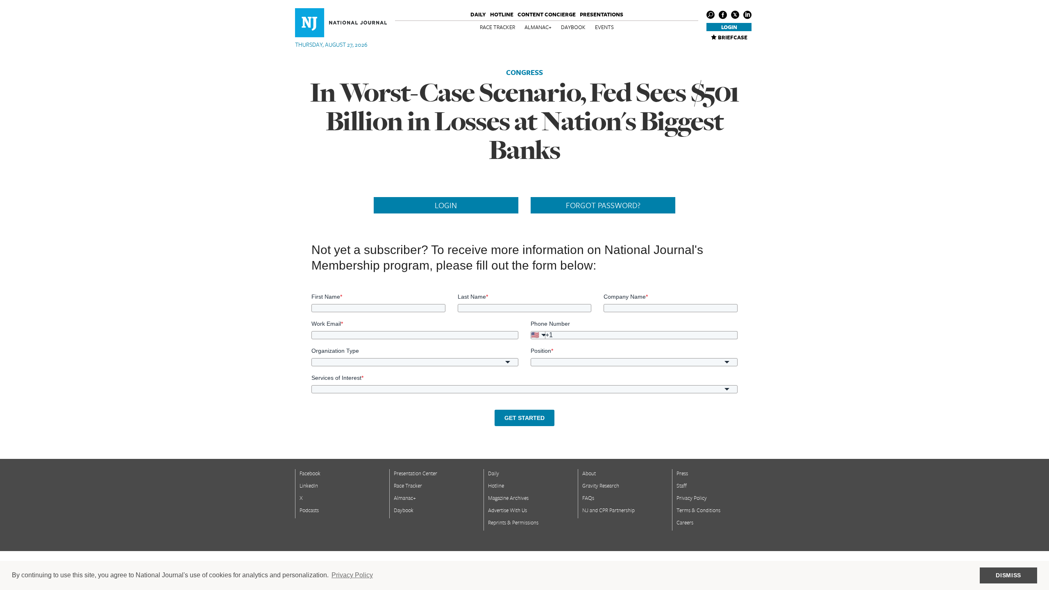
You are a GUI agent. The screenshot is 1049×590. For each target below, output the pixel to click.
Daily (478, 14)
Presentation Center (415, 473)
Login (729, 27)
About (589, 473)
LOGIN (446, 205)
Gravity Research (600, 485)
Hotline (501, 14)
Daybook (573, 27)
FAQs (588, 498)
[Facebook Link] (723, 15)
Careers (685, 522)
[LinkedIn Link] (747, 15)
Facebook (310, 473)
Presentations (601, 14)
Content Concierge (547, 14)
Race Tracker (497, 27)
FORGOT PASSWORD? (603, 205)
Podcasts (309, 510)
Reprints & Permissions (513, 522)
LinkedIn (309, 485)
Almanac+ (538, 27)
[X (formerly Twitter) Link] (735, 15)
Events (604, 27)
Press (682, 473)
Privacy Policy (692, 498)
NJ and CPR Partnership (608, 510)
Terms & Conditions (698, 510)
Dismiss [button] (1008, 575)
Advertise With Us (507, 510)
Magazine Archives (508, 498)
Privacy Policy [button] (352, 575)
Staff (682, 485)
